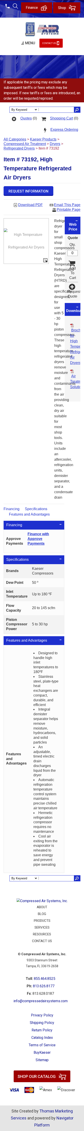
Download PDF (30, 205)
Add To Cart (72, 273)
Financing (11, 509)
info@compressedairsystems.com (40, 1001)
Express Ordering (64, 129)
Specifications (36, 509)
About (42, 907)
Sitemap (42, 1060)
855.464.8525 (44, 978)
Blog (42, 914)
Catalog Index (42, 1037)
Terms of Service (42, 1045)
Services (42, 927)
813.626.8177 (43, 986)
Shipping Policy (42, 1023)
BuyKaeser (42, 1052)
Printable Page (68, 209)
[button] (28, 191)
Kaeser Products (43, 139)
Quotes (26, 118)
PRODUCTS (42, 921)
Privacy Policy (42, 1015)
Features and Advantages (29, 514)
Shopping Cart (61, 118)
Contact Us (49, 43)
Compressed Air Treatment (25, 144)
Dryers (55, 144)
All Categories (15, 139)
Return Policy (42, 1030)
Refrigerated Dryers (19, 148)
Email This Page (67, 205)
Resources (42, 934)
